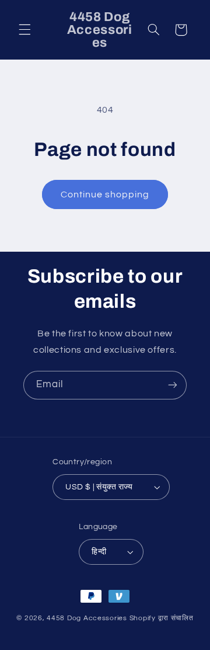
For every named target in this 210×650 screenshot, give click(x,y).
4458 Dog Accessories (88, 618)
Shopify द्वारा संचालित (162, 618)
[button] (24, 29)
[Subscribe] (172, 385)
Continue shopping (105, 194)
